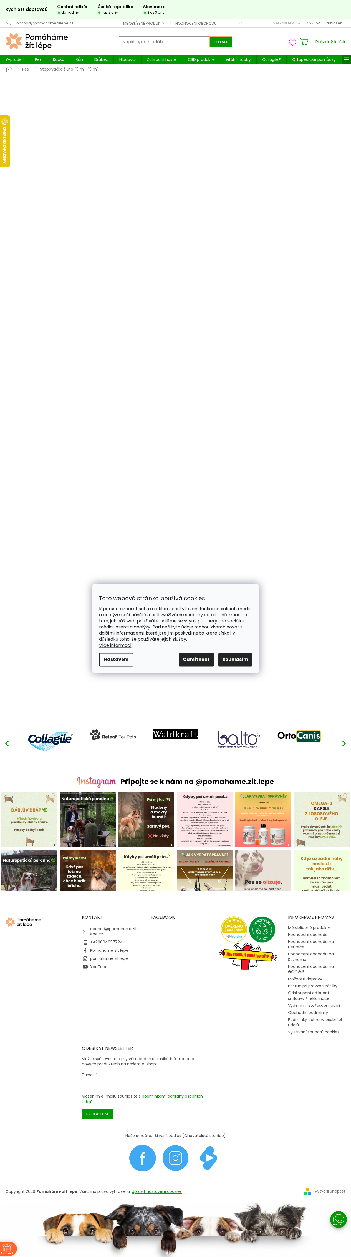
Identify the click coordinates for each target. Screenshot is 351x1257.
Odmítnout (196, 660)
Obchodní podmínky (308, 1012)
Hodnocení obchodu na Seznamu (311, 956)
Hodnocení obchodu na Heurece (311, 944)
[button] (344, 743)
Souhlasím (235, 660)
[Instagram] (175, 1158)
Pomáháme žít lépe (109, 950)
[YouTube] (209, 1158)
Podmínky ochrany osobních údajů (316, 1022)
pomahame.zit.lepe (109, 958)
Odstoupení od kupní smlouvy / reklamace (308, 995)
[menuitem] (14, 59)
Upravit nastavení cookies (157, 1191)
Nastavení (116, 660)
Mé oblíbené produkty (143, 23)
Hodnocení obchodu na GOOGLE (311, 969)
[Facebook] (142, 1158)
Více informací (115, 645)
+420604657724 (106, 942)
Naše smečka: (138, 1135)
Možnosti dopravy (305, 979)
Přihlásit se (97, 1114)
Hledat (221, 42)
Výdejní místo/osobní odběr (315, 1005)
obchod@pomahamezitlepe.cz (114, 931)
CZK (311, 23)
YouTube (99, 967)
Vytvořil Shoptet (330, 1191)
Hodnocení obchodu (196, 23)
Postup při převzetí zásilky (312, 986)
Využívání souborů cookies (313, 1032)
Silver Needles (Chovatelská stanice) (190, 1135)
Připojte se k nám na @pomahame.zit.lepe (197, 782)
